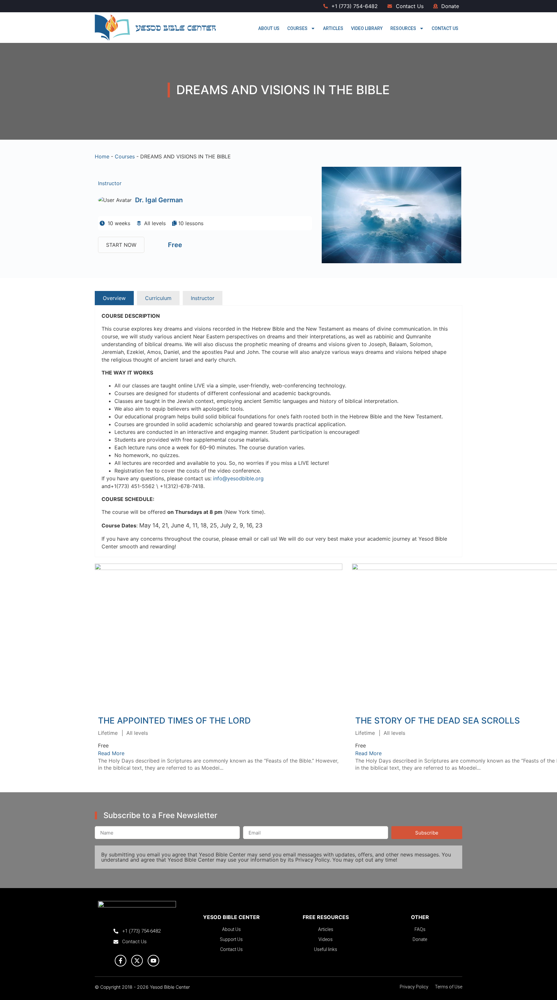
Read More (218, 635)
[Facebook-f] (120, 960)
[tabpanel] (278, 431)
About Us (268, 28)
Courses (297, 28)
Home (102, 156)
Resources (403, 28)
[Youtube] (153, 960)
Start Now (121, 245)
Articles (333, 28)
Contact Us (445, 28)
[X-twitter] (137, 960)
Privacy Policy (312, 859)
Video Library (367, 28)
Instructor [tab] (202, 298)
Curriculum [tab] (158, 298)
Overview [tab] (114, 298)
